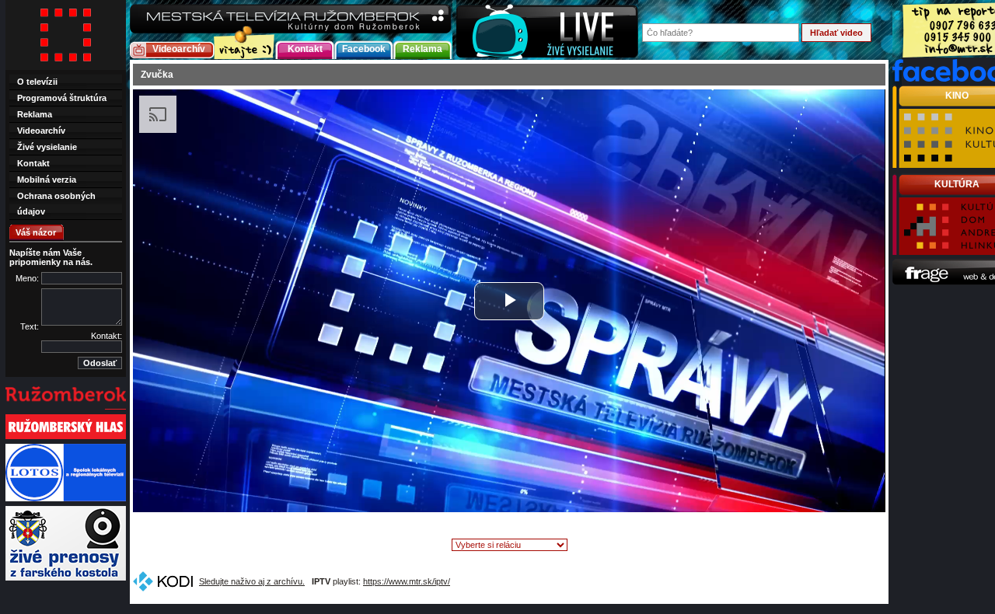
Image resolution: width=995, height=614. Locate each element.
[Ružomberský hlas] (65, 437)
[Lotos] (65, 499)
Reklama (422, 49)
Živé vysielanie (47, 147)
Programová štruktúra (61, 98)
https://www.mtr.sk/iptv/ (406, 581)
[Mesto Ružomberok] (65, 408)
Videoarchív (178, 49)
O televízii (37, 81)
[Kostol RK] (65, 579)
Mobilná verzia (46, 179)
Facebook (364, 49)
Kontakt (305, 49)
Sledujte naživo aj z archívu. (252, 581)
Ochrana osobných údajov (56, 203)
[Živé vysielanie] (547, 30)
